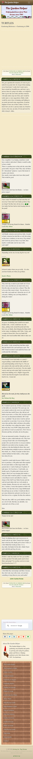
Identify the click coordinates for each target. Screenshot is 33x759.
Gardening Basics (9, 683)
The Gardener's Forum (10, 668)
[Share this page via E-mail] (28, 636)
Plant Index (7, 733)
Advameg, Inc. (16, 749)
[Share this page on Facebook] (5, 636)
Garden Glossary (9, 722)
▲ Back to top (16, 756)
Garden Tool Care (9, 718)
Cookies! (6, 741)
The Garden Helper (11, 2)
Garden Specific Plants (10, 695)
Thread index (18, 74)
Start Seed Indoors (9, 714)
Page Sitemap (23, 749)
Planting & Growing (9, 687)
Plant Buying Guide (9, 703)
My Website (5, 398)
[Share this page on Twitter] (9, 636)
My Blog (11, 398)
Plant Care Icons (8, 725)
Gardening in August (10, 680)
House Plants (7, 699)
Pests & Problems (9, 710)
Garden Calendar (9, 676)
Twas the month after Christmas (16, 72)
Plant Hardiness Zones (10, 706)
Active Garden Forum (16, 579)
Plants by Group (8, 691)
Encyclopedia (8, 737)
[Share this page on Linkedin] (14, 636)
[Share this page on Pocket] (23, 636)
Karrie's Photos (6, 276)
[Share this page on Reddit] (19, 636)
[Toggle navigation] (29, 2)
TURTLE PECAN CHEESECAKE (17, 71)
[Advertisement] (16, 48)
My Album (9, 226)
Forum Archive (8, 672)
